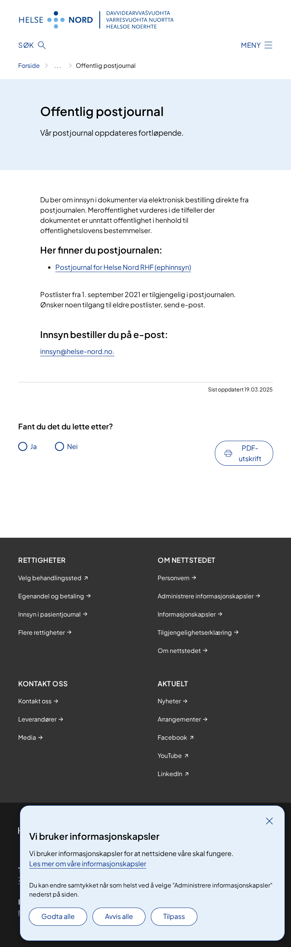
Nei (72, 446)
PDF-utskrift (250, 453)
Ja (33, 446)
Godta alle (58, 916)
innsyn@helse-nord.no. (77, 351)
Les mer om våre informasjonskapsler (87, 863)
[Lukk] (269, 821)
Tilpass (174, 916)
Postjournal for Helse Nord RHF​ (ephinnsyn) (123, 267)
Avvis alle (119, 916)
